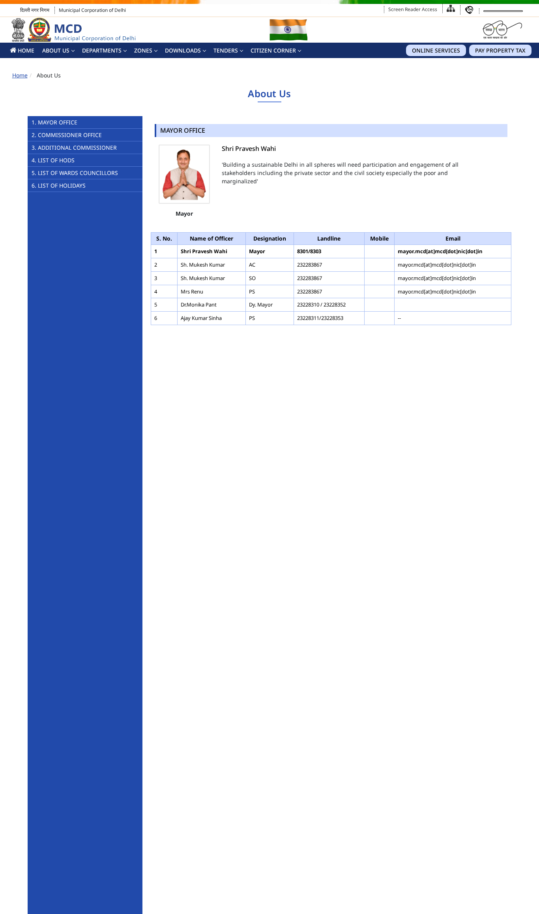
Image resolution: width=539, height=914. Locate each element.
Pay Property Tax (500, 50)
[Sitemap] (451, 8)
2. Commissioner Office (67, 135)
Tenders (225, 50)
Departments (102, 50)
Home (20, 75)
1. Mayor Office (54, 122)
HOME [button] (25, 50)
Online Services (436, 50)
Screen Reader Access (412, 9)
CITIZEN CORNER (273, 50)
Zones (143, 50)
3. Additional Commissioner (74, 147)
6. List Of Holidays (59, 185)
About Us (55, 50)
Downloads (183, 50)
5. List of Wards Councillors (75, 173)
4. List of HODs (53, 160)
